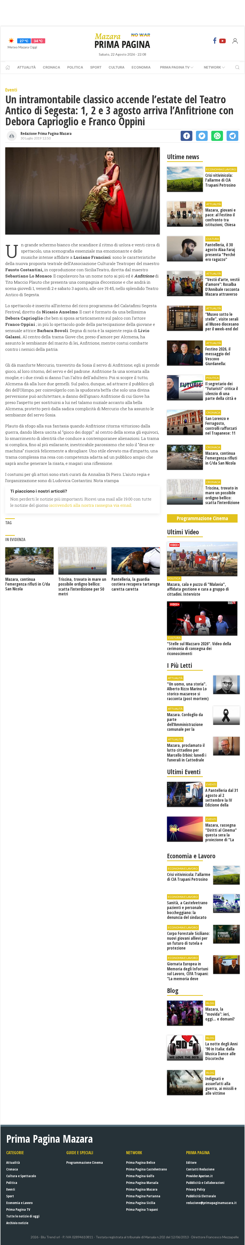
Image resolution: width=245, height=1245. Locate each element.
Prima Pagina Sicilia (140, 1202)
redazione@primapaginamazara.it (211, 1202)
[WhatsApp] (217, 136)
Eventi (10, 1189)
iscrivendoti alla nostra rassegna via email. (90, 505)
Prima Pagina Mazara (141, 1189)
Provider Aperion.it (199, 1176)
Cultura (116, 67)
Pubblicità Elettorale (201, 1196)
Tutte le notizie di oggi (22, 1216)
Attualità (26, 67)
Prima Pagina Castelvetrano (146, 1169)
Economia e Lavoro (19, 1202)
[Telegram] (232, 136)
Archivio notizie (17, 1223)
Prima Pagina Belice (140, 1162)
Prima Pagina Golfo (140, 1176)
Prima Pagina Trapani (142, 1209)
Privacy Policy (195, 1189)
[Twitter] (202, 136)
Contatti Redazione (200, 1169)
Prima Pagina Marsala (142, 1182)
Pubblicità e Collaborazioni (205, 1182)
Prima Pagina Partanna (143, 1196)
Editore (191, 1162)
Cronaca (51, 67)
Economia (141, 67)
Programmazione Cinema (84, 1162)
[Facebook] (214, 40)
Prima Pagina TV (18, 1209)
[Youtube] (222, 40)
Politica (75, 67)
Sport (95, 67)
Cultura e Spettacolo (21, 1176)
